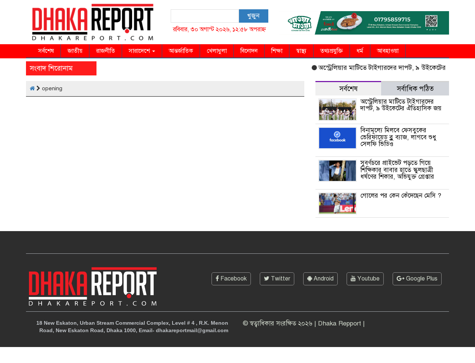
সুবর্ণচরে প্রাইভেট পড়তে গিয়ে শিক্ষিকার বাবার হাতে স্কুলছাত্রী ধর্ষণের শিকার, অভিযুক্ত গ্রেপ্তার (397, 170)
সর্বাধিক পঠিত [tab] (415, 88)
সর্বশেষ (46, 51)
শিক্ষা (276, 51)
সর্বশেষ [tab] (348, 88)
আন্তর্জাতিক (181, 51)
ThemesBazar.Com (423, 355)
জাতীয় (75, 51)
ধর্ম (360, 51)
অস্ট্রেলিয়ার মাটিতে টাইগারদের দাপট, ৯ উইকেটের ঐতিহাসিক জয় (401, 105)
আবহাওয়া (388, 51)
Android (323, 278)
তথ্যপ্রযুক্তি (331, 51)
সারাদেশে (140, 51)
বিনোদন (249, 51)
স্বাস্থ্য (301, 51)
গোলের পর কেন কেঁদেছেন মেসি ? (400, 196)
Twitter (279, 278)
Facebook (233, 278)
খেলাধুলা (217, 51)
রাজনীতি (105, 51)
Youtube (368, 278)
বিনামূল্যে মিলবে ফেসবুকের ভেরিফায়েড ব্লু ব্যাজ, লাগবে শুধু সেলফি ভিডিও (398, 137)
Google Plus (421, 278)
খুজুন (253, 16)
